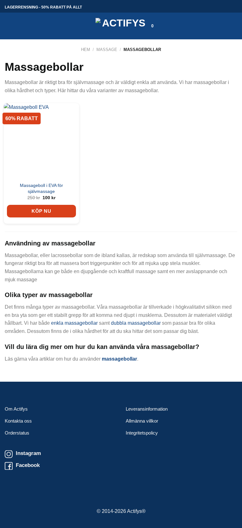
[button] (8, 26)
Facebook (28, 465)
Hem (85, 49)
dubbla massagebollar (136, 323)
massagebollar (119, 359)
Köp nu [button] (41, 211)
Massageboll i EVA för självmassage (41, 188)
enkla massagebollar (74, 323)
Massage (106, 49)
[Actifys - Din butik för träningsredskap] (121, 26)
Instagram (28, 453)
